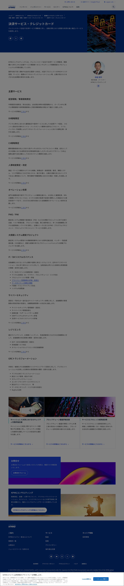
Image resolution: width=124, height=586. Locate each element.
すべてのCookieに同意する (101, 579)
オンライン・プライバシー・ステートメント (26, 584)
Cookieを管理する (86, 579)
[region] (62, 579)
